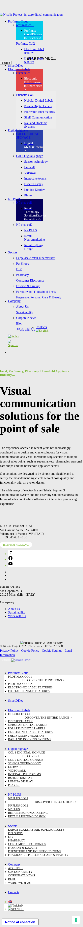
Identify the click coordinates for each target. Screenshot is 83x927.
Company (14, 864)
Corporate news (21, 875)
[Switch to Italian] (13, 336)
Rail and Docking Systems (29, 739)
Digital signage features (29, 691)
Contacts (13, 892)
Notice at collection (20, 922)
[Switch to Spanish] (14, 345)
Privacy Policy (9, 650)
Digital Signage (18, 748)
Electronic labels (40, 718)
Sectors (12, 826)
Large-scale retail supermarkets (36, 829)
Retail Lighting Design (27, 816)
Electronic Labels (19, 710)
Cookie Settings (52, 650)
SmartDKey (15, 700)
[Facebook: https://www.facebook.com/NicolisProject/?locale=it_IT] (10, 559)
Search (6, 62)
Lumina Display (20, 781)
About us (14, 609)
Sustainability (16, 612)
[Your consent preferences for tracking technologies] (76, 920)
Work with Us (17, 616)
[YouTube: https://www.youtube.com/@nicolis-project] (10, 565)
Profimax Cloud (18, 673)
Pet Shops (15, 833)
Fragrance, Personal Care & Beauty (38, 855)
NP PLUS (14, 794)
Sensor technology (24, 763)
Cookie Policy (30, 650)
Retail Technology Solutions (42, 802)
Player (14, 785)
